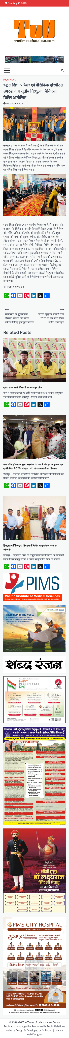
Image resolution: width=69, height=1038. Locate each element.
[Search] (62, 70)
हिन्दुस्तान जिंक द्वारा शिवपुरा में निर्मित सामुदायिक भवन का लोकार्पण (30, 547)
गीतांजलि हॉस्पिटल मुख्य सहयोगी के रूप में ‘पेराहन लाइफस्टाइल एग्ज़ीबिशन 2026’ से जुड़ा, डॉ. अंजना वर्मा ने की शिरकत (33, 466)
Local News (9, 79)
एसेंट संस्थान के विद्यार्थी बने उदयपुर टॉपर (22, 387)
